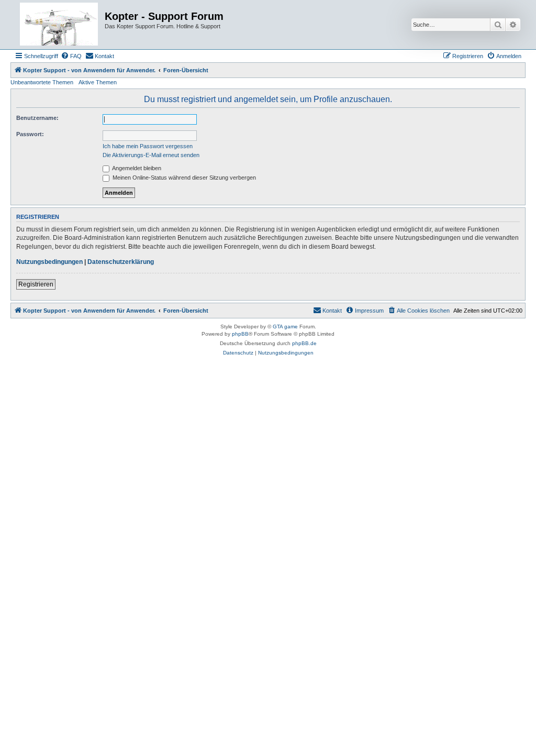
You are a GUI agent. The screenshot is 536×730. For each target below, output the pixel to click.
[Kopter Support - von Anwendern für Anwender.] (59, 25)
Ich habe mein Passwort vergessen (148, 146)
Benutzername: (37, 118)
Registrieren (35, 284)
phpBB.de (304, 343)
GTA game (285, 326)
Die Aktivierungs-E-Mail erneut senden (151, 155)
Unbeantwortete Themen (41, 82)
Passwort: (30, 134)
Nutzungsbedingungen (49, 262)
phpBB (240, 334)
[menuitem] (71, 56)
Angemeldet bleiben (136, 168)
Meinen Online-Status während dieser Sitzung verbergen (183, 177)
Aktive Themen (98, 82)
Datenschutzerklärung (120, 262)
